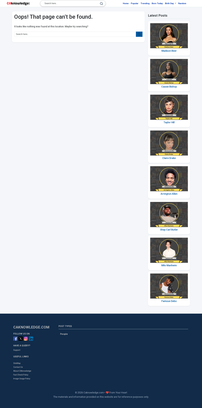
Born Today (157, 3)
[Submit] (101, 3)
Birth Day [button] (169, 3)
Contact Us (18, 367)
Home (126, 3)
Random (182, 3)
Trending (145, 3)
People (64, 334)
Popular (134, 3)
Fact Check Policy (20, 375)
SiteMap (17, 363)
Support (16, 350)
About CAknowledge (22, 371)
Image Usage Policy (21, 379)
